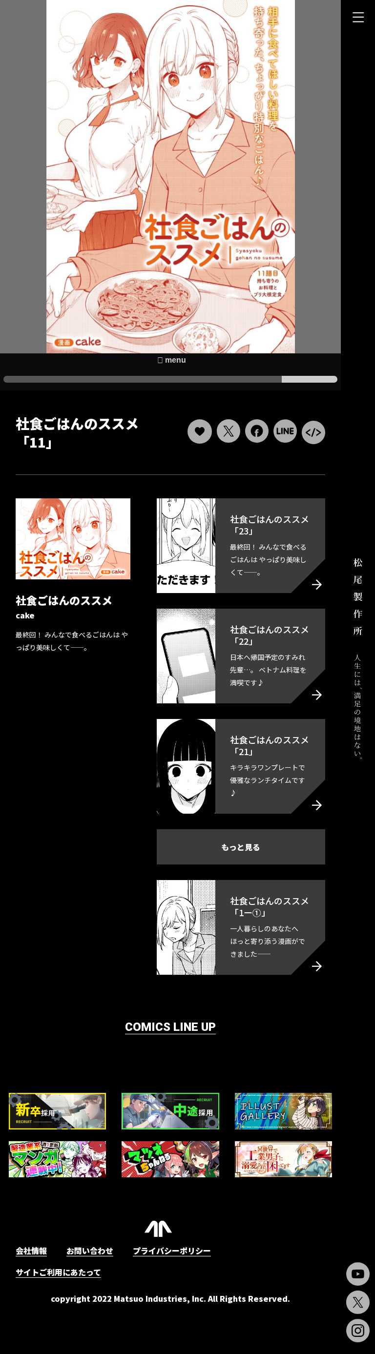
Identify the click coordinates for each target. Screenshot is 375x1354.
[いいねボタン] (200, 431)
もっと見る (240, 847)
